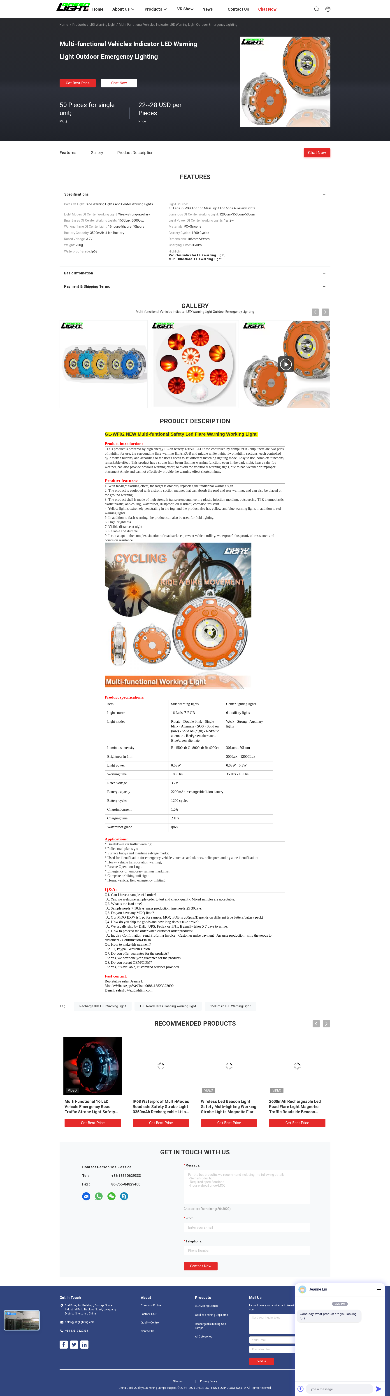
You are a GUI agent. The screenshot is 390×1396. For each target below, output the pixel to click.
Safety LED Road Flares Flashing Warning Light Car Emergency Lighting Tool (158, 1106)
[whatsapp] (99, 1196)
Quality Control (150, 1322)
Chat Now (119, 83)
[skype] (124, 1196)
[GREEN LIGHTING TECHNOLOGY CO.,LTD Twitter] (74, 1345)
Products (79, 24)
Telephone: (194, 1241)
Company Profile (151, 1305)
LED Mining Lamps (206, 1305)
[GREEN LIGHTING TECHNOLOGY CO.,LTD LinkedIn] (84, 1345)
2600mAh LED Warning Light (91, 1101)
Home (64, 24)
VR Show (185, 9)
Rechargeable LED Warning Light (102, 1006)
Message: (193, 1165)
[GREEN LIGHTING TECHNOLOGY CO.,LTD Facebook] (64, 1345)
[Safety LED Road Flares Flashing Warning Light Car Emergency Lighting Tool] (161, 1066)
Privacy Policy (208, 1381)
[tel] (137, 1196)
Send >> (262, 1361)
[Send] (378, 1389)
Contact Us (148, 1331)
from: (190, 1218)
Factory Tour (148, 1314)
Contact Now (200, 1266)
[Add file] (300, 1389)
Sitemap (178, 1381)
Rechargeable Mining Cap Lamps (210, 1326)
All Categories (203, 1336)
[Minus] (378, 1289)
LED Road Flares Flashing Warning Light (168, 1006)
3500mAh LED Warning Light (230, 1006)
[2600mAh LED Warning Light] (92, 1066)
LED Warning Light (102, 24)
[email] (86, 1196)
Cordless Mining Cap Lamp (211, 1314)
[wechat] (111, 1196)
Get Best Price (78, 83)
